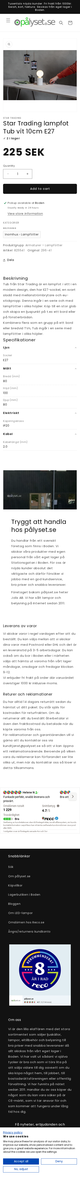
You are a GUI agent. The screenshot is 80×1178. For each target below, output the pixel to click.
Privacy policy (13, 1133)
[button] (8, 20)
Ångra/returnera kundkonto (29, 932)
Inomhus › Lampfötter (22, 234)
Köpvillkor (15, 885)
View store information (25, 214)
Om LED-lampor (20, 913)
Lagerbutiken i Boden (24, 895)
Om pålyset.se (19, 876)
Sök (11, 867)
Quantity (9, 166)
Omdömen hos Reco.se (26, 922)
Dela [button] (10, 260)
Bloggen (14, 904)
